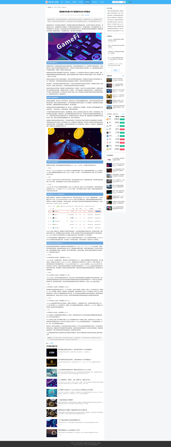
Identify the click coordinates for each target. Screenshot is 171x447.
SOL (110, 138)
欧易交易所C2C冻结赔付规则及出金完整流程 (116, 15)
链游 (52, 343)
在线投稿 (99, 443)
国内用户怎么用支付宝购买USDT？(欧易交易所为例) (118, 30)
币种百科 (59, 7)
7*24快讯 (101, 2)
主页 (52, 7)
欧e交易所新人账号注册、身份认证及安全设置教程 (117, 21)
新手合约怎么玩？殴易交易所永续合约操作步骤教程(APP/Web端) (120, 19)
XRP (110, 132)
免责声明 (85, 443)
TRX (110, 142)
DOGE (110, 148)
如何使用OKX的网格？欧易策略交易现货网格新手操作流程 (119, 26)
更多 (123, 75)
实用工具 (94, 2)
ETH (110, 122)
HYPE (110, 145)
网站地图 (90, 443)
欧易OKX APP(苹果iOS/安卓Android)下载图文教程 (117, 24)
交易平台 (81, 2)
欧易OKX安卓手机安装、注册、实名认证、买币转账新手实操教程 (121, 13)
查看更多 (115, 70)
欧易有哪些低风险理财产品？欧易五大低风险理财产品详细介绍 (120, 28)
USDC (110, 135)
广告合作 (77, 443)
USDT (110, 125)
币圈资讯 (74, 2)
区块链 (56, 2)
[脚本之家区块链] (46, 2)
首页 (62, 2)
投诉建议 (94, 443)
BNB (110, 128)
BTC (110, 118)
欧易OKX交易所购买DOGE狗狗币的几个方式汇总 (117, 17)
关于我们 (72, 443)
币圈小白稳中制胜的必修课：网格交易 (115, 10)
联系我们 (81, 443)
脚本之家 (51, 2)
